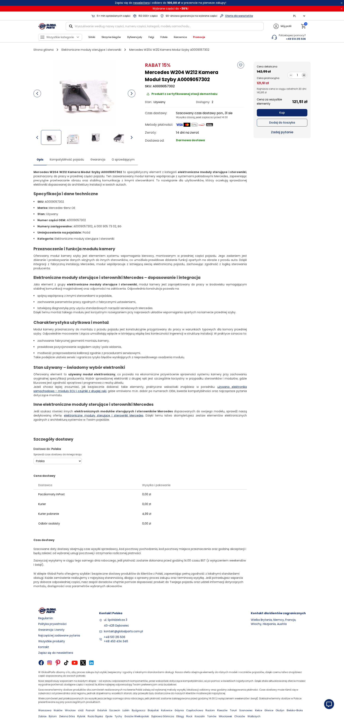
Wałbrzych (253, 716)
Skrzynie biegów (111, 37)
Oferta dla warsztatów (239, 16)
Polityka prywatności (52, 624)
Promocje (199, 37)
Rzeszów (222, 710)
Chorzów (239, 716)
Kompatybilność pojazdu (67, 160)
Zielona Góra (67, 716)
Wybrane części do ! (170, 9)
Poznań (90, 710)
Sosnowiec (246, 710)
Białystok (153, 710)
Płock (189, 716)
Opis (40, 160)
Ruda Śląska (95, 716)
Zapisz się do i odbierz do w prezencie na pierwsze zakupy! (170, 3)
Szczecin (114, 710)
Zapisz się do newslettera (55, 653)
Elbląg (180, 716)
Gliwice (268, 710)
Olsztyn (280, 710)
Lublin (125, 710)
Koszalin (200, 716)
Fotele (163, 37)
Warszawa (44, 710)
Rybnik (81, 716)
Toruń (233, 710)
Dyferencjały (134, 37)
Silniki (91, 37)
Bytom (53, 716)
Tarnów (211, 716)
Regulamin (45, 618)
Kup (282, 113)
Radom (210, 710)
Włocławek (225, 716)
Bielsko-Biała (295, 710)
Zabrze (42, 716)
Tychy (118, 716)
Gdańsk (102, 710)
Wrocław (70, 710)
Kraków (58, 710)
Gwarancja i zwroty (51, 630)
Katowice (166, 710)
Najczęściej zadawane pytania (59, 635)
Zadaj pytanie (282, 132)
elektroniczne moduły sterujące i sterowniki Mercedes (103, 415)
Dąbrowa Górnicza (162, 716)
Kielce (258, 710)
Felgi (151, 37)
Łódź (80, 710)
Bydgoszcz (138, 710)
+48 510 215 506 (114, 637)
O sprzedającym (123, 160)
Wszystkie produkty (51, 641)
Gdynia (179, 710)
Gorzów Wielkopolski (136, 716)
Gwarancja (97, 160)
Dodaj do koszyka (282, 123)
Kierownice (180, 37)
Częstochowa (194, 710)
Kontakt (43, 647)
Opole (108, 716)
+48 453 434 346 (116, 641)
